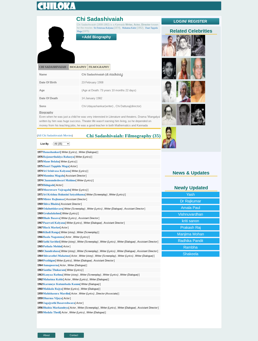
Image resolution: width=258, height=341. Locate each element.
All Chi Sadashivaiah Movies (55, 135)
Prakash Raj (190, 227)
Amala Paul (190, 208)
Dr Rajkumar (190, 201)
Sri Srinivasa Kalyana (103, 28)
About (46, 335)
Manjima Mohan (190, 234)
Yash (190, 194)
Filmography (99, 66)
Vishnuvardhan (190, 214)
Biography (78, 66)
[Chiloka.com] (56, 6)
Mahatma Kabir (129, 28)
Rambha (190, 247)
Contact (74, 335)
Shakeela (190, 254)
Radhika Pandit (190, 241)
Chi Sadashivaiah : (53, 66)
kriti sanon (190, 221)
